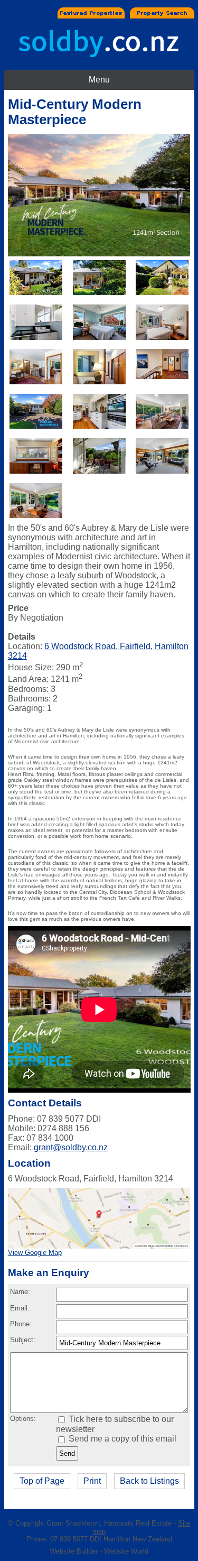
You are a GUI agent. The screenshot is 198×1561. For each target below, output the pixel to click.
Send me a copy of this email (121, 1438)
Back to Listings (149, 1480)
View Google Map (35, 1253)
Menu (99, 79)
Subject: (22, 1340)
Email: (20, 1308)
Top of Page (42, 1480)
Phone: (21, 1324)
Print (92, 1480)
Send (67, 1453)
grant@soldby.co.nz (71, 1147)
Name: (20, 1292)
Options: (23, 1419)
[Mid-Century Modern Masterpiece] (99, 253)
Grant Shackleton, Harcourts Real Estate (109, 1523)
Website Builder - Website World (99, 1551)
